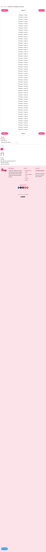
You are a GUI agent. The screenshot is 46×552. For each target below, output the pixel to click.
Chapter (5, 548)
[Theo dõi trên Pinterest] (25, 188)
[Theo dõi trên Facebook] (19, 188)
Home (2, 6)
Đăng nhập (3, 138)
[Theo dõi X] (21, 188)
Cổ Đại (5, 6)
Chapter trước (4, 10)
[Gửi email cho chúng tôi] (23, 188)
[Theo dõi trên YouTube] (27, 188)
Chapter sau (41, 10)
